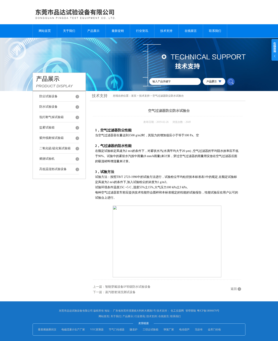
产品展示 (93, 30)
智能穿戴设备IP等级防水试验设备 (128, 286)
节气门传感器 (116, 329)
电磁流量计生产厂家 (73, 329)
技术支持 (166, 30)
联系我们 (215, 30)
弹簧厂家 (169, 329)
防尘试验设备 (48, 96)
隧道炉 (133, 329)
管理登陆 (190, 310)
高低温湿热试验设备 (53, 169)
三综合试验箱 (150, 329)
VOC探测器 (97, 329)
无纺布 (199, 329)
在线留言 (191, 30)
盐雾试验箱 (47, 127)
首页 (133, 95)
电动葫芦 (184, 329)
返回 (234, 289)
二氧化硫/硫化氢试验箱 (55, 148)
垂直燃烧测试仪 (47, 329)
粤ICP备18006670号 (208, 310)
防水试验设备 (48, 106)
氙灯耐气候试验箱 (51, 117)
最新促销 (118, 30)
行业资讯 (142, 30)
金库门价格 (214, 329)
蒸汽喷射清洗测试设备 (120, 292)
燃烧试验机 (47, 158)
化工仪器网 (177, 310)
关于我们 (69, 30)
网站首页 (45, 30)
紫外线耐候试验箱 (51, 138)
